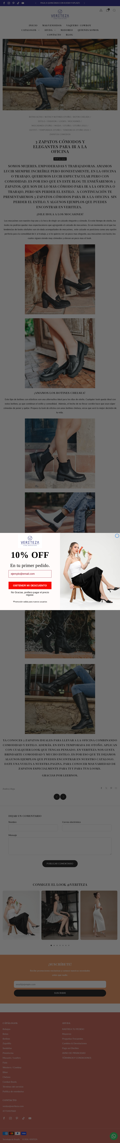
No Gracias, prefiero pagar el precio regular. (30, 592)
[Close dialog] (117, 536)
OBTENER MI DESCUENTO (30, 585)
